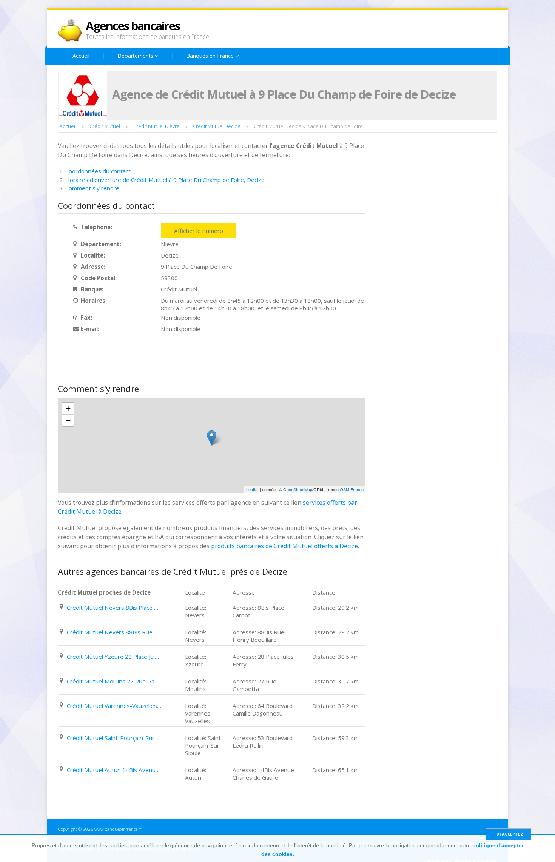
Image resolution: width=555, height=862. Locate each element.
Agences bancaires (133, 26)
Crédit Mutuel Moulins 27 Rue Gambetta (114, 681)
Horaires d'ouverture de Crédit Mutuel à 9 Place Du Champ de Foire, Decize (165, 180)
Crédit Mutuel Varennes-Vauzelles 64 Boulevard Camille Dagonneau (114, 705)
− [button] (68, 420)
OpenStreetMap (297, 489)
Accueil (80, 55)
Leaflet (252, 489)
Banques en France (210, 55)
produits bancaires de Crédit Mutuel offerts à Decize (284, 546)
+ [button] (68, 408)
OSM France (352, 489)
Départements (136, 55)
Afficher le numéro (198, 230)
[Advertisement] (195, 359)
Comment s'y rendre (92, 188)
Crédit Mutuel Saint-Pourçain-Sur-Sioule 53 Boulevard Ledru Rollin (114, 738)
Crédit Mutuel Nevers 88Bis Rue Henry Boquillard (114, 632)
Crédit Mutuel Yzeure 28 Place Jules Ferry (114, 656)
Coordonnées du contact (98, 171)
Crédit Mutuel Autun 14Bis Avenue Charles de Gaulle (114, 770)
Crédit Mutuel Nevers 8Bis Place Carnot (114, 607)
